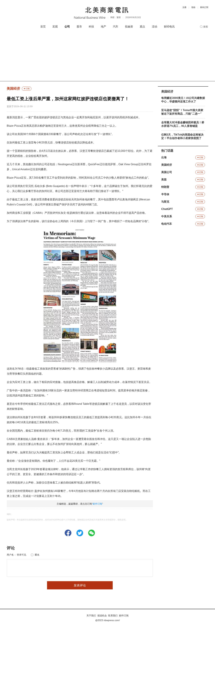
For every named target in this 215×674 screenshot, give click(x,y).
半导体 (165, 194)
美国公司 (166, 172)
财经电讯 (169, 26)
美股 (164, 179)
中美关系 (166, 216)
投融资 (129, 26)
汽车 (115, 26)
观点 (142, 26)
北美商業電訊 (107, 10)
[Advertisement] (107, 56)
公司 (67, 26)
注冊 (184, 7)
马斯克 (165, 201)
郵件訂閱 (204, 7)
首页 (43, 26)
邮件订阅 (97, 503)
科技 (91, 26)
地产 (103, 26)
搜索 (205, 26)
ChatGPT (167, 209)
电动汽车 (166, 223)
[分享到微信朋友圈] (91, 533)
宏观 (55, 26)
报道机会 (102, 615)
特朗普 (165, 186)
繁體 (119, 17)
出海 (164, 157)
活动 (154, 26)
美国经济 (13, 88)
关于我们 (91, 615)
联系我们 (113, 615)
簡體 (112, 17)
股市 (79, 26)
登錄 (193, 7)
